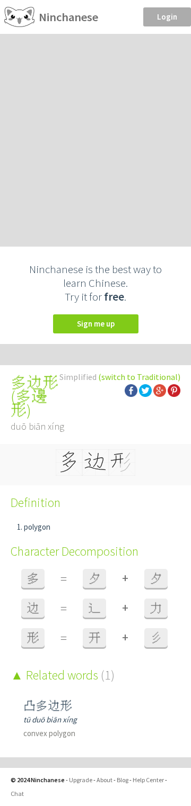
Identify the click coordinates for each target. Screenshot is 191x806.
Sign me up (96, 324)
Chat (17, 794)
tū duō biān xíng (50, 719)
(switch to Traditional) (139, 377)
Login (167, 17)
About (104, 780)
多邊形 (29, 403)
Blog (122, 780)
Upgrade (80, 780)
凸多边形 (47, 706)
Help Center (148, 780)
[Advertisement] (95, 134)
